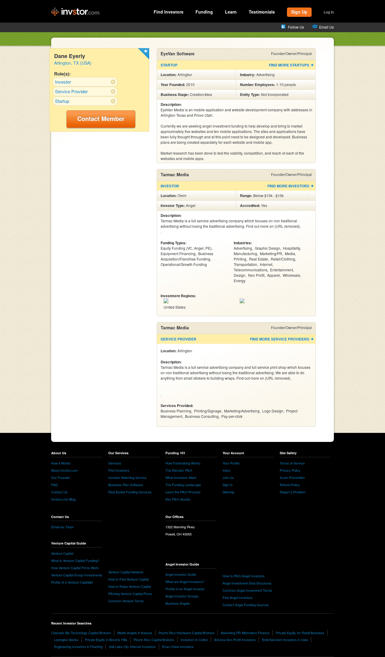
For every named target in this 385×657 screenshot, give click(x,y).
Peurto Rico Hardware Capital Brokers (186, 632)
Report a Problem (292, 491)
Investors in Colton (194, 639)
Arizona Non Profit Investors (235, 639)
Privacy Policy (290, 470)
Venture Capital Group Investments (76, 574)
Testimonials (262, 12)
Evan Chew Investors (178, 646)
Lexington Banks (66, 639)
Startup (62, 101)
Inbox (227, 470)
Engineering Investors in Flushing (78, 646)
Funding (204, 12)
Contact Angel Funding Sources (246, 604)
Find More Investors (288, 186)
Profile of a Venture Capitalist (72, 582)
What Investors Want (180, 477)
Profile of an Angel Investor (185, 588)
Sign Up (299, 12)
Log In (329, 12)
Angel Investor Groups (182, 596)
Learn (231, 12)
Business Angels (177, 603)
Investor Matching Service (127, 477)
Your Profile (231, 463)
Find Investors (168, 12)
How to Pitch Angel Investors (244, 575)
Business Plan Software (125, 484)
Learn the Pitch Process (183, 491)
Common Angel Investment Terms (247, 590)
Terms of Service (292, 463)
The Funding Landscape (183, 484)
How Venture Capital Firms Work (75, 567)
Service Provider (71, 91)
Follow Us (296, 26)
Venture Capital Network (125, 571)
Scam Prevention (292, 477)
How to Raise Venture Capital (129, 586)
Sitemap (228, 491)
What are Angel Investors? (184, 581)
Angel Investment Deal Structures (247, 583)
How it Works (61, 463)
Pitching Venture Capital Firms (130, 593)
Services (114, 463)
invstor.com (75, 12)
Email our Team (62, 526)
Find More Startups (289, 65)
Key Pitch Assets (177, 499)
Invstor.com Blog (63, 499)
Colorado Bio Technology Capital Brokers (81, 632)
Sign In (228, 484)
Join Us (228, 477)
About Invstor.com (64, 470)
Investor (63, 82)
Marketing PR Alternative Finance (245, 632)
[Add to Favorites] (143, 53)
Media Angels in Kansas (134, 632)
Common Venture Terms (126, 600)
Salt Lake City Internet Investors (132, 646)
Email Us (326, 26)
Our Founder (60, 477)
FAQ (54, 484)
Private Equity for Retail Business (300, 632)
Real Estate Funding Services (130, 491)
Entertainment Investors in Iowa (285, 639)
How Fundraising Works (183, 463)
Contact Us (59, 491)
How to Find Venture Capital (128, 579)
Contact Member (101, 118)
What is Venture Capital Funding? (75, 560)
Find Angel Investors (238, 597)
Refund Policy (290, 484)
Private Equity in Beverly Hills (106, 639)
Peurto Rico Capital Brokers (154, 639)
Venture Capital (62, 553)
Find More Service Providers (279, 339)
